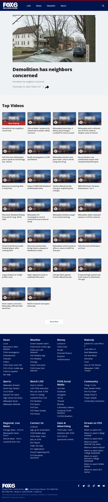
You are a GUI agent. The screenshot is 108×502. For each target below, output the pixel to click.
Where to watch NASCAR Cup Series (92, 443)
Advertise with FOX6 (65, 433)
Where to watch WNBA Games (94, 465)
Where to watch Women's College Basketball (91, 458)
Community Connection (94, 401)
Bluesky (60, 404)
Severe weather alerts (39, 343)
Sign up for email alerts (40, 430)
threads (94, 486)
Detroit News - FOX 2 (12, 438)
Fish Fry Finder (90, 391)
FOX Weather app (37, 355)
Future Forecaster (37, 365)
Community (91, 381)
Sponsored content (65, 439)
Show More (54, 322)
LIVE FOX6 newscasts (39, 388)
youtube (99, 486)
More (63, 5)
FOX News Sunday (38, 410)
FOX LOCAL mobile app (13, 368)
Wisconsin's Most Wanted (10, 347)
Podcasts (7, 358)
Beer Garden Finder (92, 388)
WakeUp (89, 339)
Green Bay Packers (11, 388)
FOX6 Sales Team (64, 430)
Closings (33, 362)
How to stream (36, 385)
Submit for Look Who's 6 (94, 344)
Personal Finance (64, 353)
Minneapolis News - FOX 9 (11, 434)
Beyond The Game (11, 394)
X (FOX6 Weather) (64, 416)
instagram (89, 486)
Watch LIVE (37, 381)
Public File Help (36, 446)
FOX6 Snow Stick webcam (37, 369)
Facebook (61, 391)
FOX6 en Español (10, 371)
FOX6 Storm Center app (40, 346)
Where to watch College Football (94, 434)
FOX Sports (35, 404)
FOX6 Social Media (64, 383)
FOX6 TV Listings (37, 394)
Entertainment (9, 355)
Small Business (63, 359)
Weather (35, 339)
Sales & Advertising (64, 424)
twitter (84, 486)
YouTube (61, 388)
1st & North (8, 391)
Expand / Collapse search (103, 6)
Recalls (60, 350)
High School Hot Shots (12, 398)
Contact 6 (61, 343)
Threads (60, 401)
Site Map (7, 374)
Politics (6, 362)
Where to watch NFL (93, 430)
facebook (79, 486)
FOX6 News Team (38, 436)
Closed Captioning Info (40, 452)
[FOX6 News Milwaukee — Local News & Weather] (12, 6)
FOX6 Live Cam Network (36, 351)
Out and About (90, 355)
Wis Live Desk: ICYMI (39, 391)
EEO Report (35, 442)
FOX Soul (34, 407)
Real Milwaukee (90, 352)
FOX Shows (35, 413)
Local (5, 343)
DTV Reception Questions (36, 456)
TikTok (60, 398)
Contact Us (36, 423)
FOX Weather (35, 358)
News (6, 339)
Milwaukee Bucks (10, 401)
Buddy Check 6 (90, 394)
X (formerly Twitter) (65, 407)
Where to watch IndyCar (94, 447)
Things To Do (90, 385)
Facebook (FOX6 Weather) (64, 411)
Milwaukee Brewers (11, 385)
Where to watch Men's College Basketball (93, 451)
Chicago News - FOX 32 (13, 430)
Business (61, 356)
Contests (34, 426)
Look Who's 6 (90, 349)
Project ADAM (90, 398)
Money (61, 339)
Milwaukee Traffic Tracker (91, 369)
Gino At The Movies (92, 365)
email (104, 486)
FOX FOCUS (62, 436)
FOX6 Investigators (11, 352)
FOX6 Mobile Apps (38, 433)
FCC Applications (37, 449)
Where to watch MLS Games (93, 470)
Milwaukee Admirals (11, 404)
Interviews (88, 358)
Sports (7, 381)
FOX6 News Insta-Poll (12, 365)
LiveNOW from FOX (38, 398)
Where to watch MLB (93, 438)
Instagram (61, 394)
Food (86, 362)
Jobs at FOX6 (35, 439)
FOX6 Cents (62, 346)
